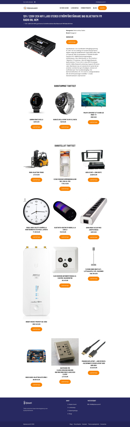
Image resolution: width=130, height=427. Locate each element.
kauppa (102, 8)
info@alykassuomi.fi (101, 2)
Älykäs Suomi (72, 404)
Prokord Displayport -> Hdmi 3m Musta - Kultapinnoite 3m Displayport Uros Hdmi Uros (93, 363)
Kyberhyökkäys (86, 8)
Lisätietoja (71, 42)
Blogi (95, 8)
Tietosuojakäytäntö (93, 424)
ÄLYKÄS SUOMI (64, 8)
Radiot (83, 30)
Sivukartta (103, 424)
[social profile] (35, 2)
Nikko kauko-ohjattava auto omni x (36, 377)
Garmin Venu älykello (36, 119)
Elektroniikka (77, 30)
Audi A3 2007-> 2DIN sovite (94, 172)
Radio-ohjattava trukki (36, 172)
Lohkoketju (75, 8)
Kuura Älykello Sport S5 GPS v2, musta (65, 119)
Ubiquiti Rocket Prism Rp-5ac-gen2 (36, 322)
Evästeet (84, 424)
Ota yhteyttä (77, 424)
